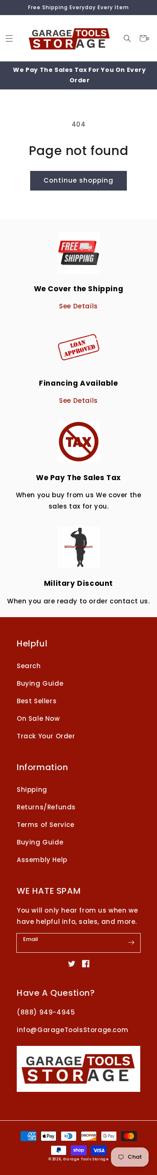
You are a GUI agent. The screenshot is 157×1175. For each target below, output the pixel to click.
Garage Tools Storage (85, 1159)
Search (29, 665)
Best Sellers (37, 701)
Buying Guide (40, 683)
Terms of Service (46, 824)
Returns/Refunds (46, 807)
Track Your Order (46, 736)
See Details (78, 306)
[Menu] (9, 38)
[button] (127, 38)
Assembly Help (42, 859)
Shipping (32, 789)
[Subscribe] (131, 942)
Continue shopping (78, 180)
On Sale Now (38, 718)
